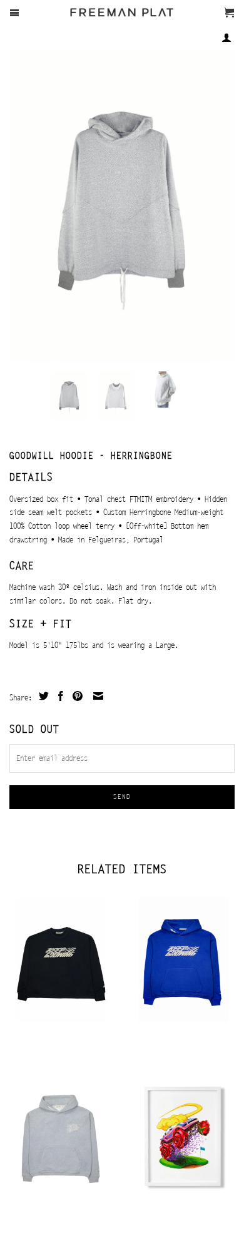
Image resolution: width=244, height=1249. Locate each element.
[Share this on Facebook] (59, 696)
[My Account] (226, 37)
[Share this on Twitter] (42, 696)
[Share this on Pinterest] (76, 696)
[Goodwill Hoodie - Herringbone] (122, 206)
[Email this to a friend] (96, 696)
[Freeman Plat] (122, 19)
